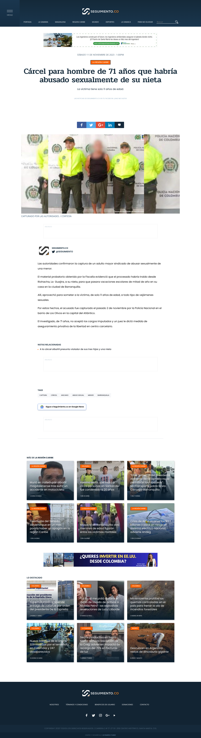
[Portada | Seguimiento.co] (100, 11)
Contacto (144, 704)
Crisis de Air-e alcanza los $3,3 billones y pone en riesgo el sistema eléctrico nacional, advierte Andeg (150, 526)
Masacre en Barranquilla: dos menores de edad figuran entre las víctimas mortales (99, 528)
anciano (64, 395)
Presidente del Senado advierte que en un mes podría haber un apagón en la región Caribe (50, 526)
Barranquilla (103, 395)
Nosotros (54, 704)
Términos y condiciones (77, 704)
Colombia (86, 466)
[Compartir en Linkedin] (110, 125)
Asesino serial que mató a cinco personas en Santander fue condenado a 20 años (99, 485)
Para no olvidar (145, 22)
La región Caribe (100, 62)
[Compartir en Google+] (100, 125)
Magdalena (60, 22)
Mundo (95, 22)
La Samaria (43, 22)
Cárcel (54, 395)
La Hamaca (126, 22)
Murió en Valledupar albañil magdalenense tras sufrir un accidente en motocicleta (49, 485)
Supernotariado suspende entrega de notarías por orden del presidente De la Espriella (50, 605)
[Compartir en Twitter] (91, 125)
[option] (100, 176)
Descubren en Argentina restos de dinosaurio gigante (149, 650)
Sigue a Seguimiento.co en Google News (65, 406)
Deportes (110, 22)
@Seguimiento (64, 251)
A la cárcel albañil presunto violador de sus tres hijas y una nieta (75, 349)
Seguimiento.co (60, 248)
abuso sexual (78, 395)
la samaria (86, 628)
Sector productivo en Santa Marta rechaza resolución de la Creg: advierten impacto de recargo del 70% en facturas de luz (100, 644)
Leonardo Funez (109, 735)
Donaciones (127, 704)
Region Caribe (79, 22)
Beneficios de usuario (105, 704)
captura (43, 395)
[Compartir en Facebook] (81, 125)
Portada (27, 22)
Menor (90, 395)
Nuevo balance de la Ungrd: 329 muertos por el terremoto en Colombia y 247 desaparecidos (49, 646)
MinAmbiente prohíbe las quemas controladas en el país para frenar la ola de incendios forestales (148, 604)
